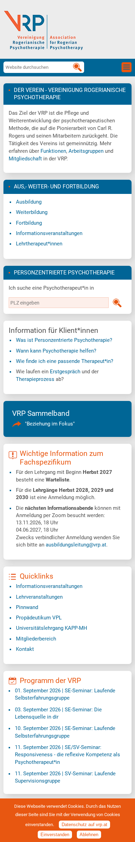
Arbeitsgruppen (86, 151)
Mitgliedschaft (25, 159)
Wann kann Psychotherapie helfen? (56, 351)
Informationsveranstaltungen (49, 233)
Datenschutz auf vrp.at (84, 824)
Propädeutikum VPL (39, 618)
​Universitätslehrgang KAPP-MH (51, 628)
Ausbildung (29, 202)
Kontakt (25, 649)
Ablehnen (89, 834)
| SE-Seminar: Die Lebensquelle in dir (58, 713)
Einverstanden (54, 834)
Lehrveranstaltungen (39, 597)
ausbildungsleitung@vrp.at (76, 545)
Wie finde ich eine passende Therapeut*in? (64, 361)
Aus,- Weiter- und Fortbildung (56, 186)
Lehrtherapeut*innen (39, 244)
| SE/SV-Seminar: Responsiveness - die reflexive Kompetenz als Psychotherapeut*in (67, 754)
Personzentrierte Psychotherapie (64, 272)
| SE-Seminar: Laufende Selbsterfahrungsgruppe (65, 694)
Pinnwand (27, 607)
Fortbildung (29, 223)
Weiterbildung (31, 212)
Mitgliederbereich (36, 639)
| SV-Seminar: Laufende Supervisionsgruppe (65, 777)
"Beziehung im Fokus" (50, 424)
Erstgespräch (65, 371)
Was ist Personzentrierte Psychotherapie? (64, 340)
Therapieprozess (35, 379)
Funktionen (53, 151)
